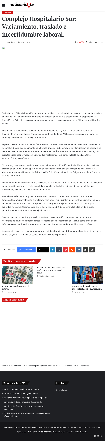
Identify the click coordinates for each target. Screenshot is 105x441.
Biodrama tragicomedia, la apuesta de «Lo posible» (26, 398)
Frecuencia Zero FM (14, 383)
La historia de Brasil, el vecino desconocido (23, 402)
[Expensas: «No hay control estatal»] (17, 275)
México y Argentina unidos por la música (21, 389)
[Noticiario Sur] (22, 5)
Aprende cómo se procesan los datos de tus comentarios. (65, 366)
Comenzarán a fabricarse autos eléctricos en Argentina (87, 287)
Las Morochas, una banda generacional (21, 393)
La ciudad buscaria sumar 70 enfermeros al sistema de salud (51, 270)
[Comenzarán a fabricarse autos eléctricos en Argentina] (87, 275)
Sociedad (7, 12)
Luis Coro (10, 42)
